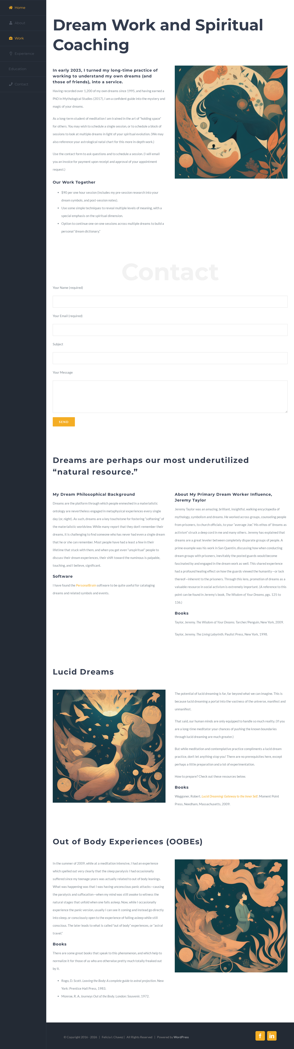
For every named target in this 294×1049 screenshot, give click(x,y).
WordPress (181, 1037)
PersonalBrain (86, 585)
